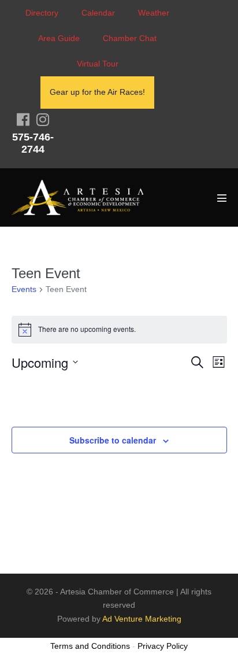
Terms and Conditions (90, 646)
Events (24, 289)
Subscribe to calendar (112, 440)
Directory (41, 12)
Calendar (98, 12)
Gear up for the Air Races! (97, 92)
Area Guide (59, 38)
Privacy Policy (162, 646)
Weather (153, 12)
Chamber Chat (130, 38)
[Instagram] (42, 119)
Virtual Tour (97, 63)
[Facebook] (23, 119)
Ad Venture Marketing (141, 618)
